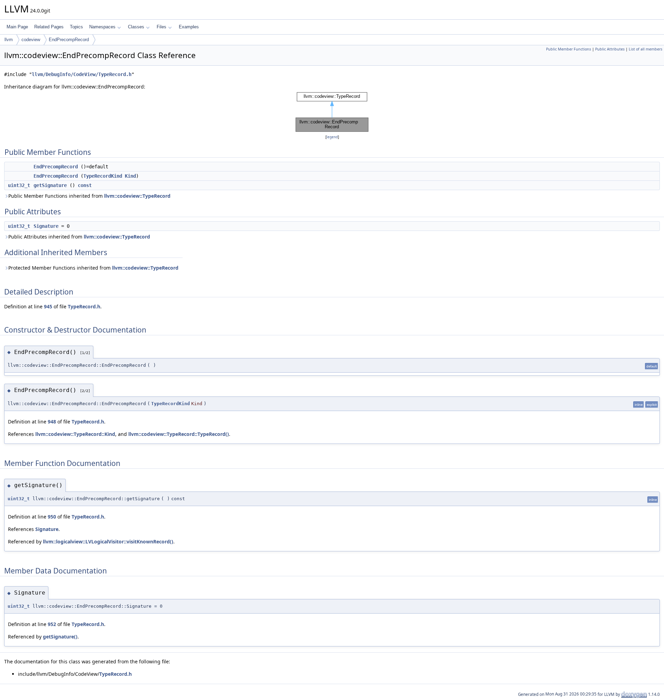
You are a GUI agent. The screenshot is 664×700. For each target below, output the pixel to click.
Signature (46, 226)
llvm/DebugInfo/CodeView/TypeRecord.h (81, 74)
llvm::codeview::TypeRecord (137, 196)
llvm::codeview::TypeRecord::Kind (75, 434)
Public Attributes (610, 49)
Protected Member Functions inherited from (93, 267)
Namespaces (102, 26)
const (85, 185)
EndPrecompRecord (69, 39)
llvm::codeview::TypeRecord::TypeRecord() (178, 434)
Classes (136, 26)
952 (52, 624)
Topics (76, 26)
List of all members (645, 49)
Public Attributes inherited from (79, 236)
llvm (8, 39)
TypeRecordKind (102, 176)
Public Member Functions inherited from (89, 196)
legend (332, 137)
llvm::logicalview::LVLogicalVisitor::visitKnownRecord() (108, 541)
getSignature (50, 185)
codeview (30, 39)
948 (52, 421)
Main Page (17, 26)
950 (52, 516)
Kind (130, 176)
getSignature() (60, 636)
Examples (189, 26)
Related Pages (49, 26)
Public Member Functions (568, 49)
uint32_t (19, 185)
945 (48, 306)
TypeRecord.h (84, 306)
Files (161, 26)
